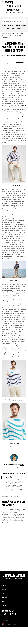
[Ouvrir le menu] (24, 2)
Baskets (4, 26)
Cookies (14, 624)
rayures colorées (17, 400)
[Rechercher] (24, 22)
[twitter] (15, 6)
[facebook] (7, 6)
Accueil (4, 33)
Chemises (17, 26)
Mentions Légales (6, 624)
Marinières (15, 496)
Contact (4, 589)
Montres (19, 28)
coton (15, 227)
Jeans (8, 28)
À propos (4, 585)
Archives (4, 602)
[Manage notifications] (3, 624)
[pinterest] (12, 6)
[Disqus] (14, 547)
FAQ (3, 593)
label (3, 129)
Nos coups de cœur (12, 33)
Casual (6, 496)
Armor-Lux (19, 62)
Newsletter (8, 2)
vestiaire (7, 254)
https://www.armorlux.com (14, 449)
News (21, 33)
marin (3, 66)
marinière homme (7, 193)
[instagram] (10, 6)
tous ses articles (15, 468)
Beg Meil (17, 185)
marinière (23, 105)
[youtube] (18, 6)
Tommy (22, 465)
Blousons (23, 26)
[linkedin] (20, 6)
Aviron (17, 280)
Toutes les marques (21, 473)
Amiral (17, 443)
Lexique (4, 606)
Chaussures (10, 26)
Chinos (13, 28)
